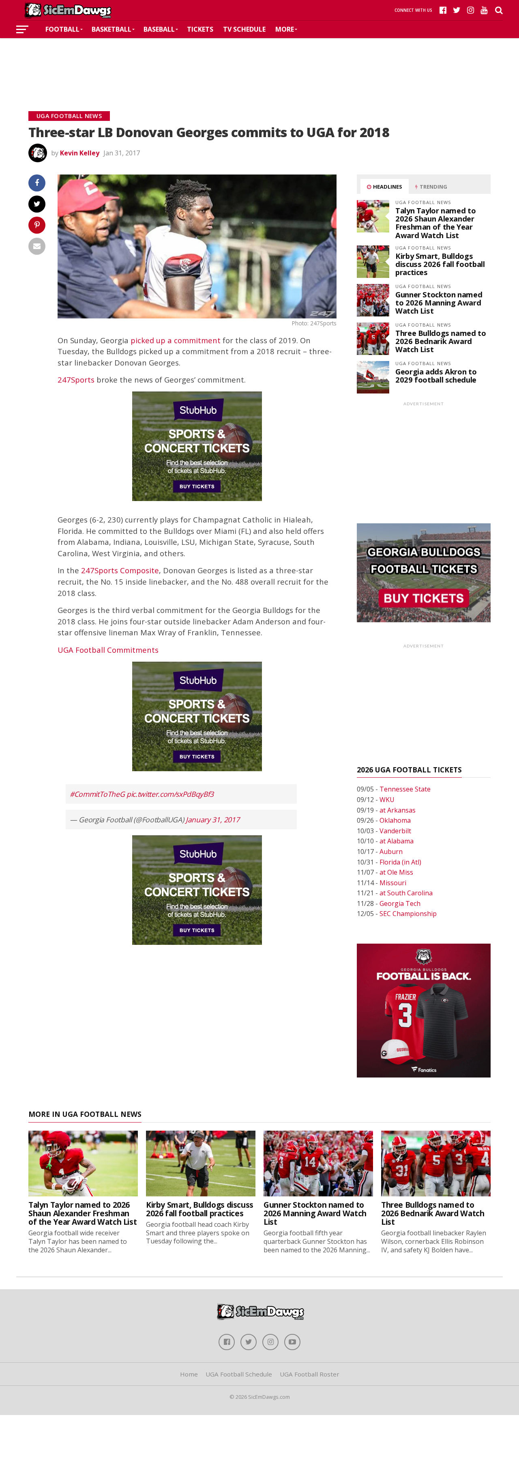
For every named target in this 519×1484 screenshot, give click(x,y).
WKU (387, 799)
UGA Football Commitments (108, 650)
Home (189, 1374)
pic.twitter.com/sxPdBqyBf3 (170, 794)
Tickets (200, 29)
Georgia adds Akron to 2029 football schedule (435, 375)
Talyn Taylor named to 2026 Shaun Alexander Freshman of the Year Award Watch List (435, 222)
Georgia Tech (400, 903)
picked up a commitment (176, 340)
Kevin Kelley (79, 152)
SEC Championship (408, 913)
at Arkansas (398, 810)
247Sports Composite (120, 570)
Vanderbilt (395, 830)
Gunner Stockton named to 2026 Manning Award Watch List (438, 302)
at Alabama (397, 841)
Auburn (391, 851)
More (284, 29)
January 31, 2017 (212, 819)
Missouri (393, 882)
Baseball (159, 29)
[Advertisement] (259, 62)
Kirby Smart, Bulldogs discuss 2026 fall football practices (440, 264)
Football (62, 29)
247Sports (76, 379)
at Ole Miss (396, 872)
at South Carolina (406, 892)
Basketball (111, 29)
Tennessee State (405, 789)
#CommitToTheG (97, 794)
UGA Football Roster (309, 1374)
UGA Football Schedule (239, 1374)
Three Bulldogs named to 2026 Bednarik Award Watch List (440, 341)
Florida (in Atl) (400, 862)
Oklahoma (395, 820)
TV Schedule (244, 29)
